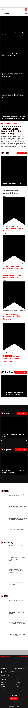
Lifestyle (3, 686)
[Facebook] (21, 656)
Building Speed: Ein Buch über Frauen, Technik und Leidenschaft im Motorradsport (17, 508)
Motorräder (3, 682)
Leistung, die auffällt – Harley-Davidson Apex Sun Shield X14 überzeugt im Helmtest (16, 571)
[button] (2, 398)
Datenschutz (11, 706)
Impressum (17, 706)
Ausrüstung (3, 688)
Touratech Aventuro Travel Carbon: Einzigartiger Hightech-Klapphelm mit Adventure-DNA (17, 559)
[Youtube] (26, 656)
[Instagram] (19, 656)
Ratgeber (3, 684)
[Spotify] (24, 656)
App (17, 684)
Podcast (17, 688)
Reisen (2, 690)
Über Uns (18, 682)
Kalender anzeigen (7, 361)
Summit (17, 686)
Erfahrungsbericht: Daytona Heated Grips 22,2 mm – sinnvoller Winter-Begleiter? (17, 612)
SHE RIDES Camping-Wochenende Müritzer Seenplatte (11, 317)
